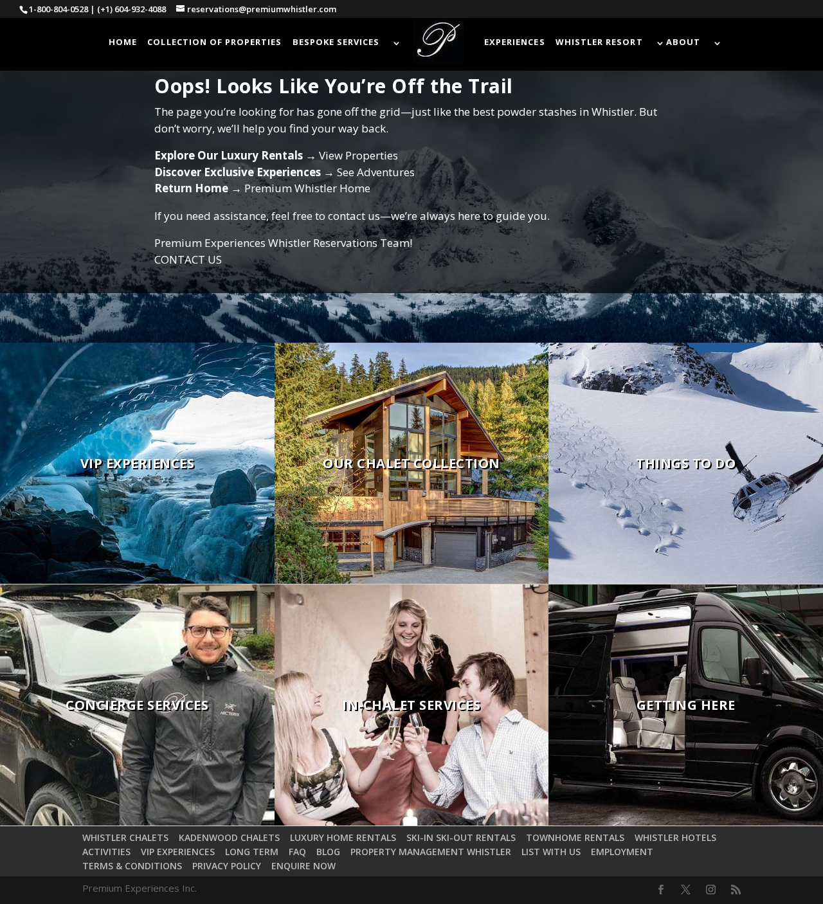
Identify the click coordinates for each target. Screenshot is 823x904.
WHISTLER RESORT (599, 42)
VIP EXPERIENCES (178, 851)
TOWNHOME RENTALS (575, 837)
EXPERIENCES (514, 42)
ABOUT (683, 42)
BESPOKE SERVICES (336, 42)
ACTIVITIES (106, 851)
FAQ (297, 851)
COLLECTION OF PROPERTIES (214, 42)
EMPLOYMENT (622, 851)
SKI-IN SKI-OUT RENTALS (461, 837)
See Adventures (376, 172)
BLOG (328, 851)
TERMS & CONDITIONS (132, 866)
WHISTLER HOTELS (675, 837)
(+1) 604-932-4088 (131, 9)
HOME (123, 42)
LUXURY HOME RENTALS (343, 837)
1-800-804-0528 (58, 9)
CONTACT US (188, 259)
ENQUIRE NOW (303, 866)
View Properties (358, 155)
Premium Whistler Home (307, 188)
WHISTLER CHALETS (125, 837)
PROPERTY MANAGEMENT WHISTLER (430, 851)
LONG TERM (251, 851)
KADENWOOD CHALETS (229, 837)
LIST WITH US (551, 851)
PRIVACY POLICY (226, 866)
